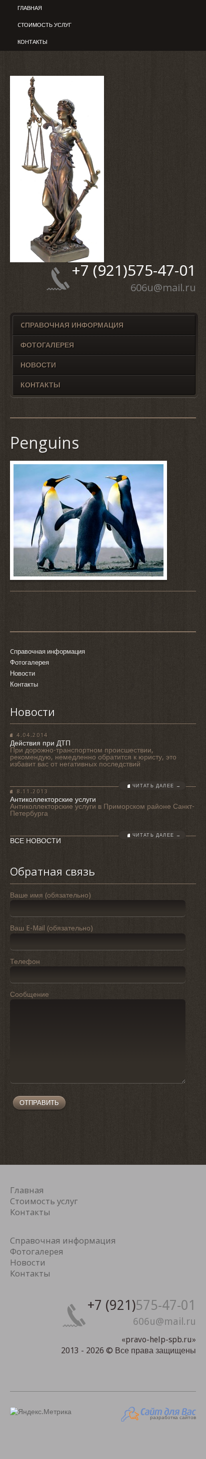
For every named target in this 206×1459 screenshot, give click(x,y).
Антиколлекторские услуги (53, 799)
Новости (38, 365)
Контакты (33, 42)
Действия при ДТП (40, 743)
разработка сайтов (173, 1417)
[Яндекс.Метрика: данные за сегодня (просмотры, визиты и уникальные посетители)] (41, 1412)
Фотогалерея (47, 345)
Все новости (35, 841)
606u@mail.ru (163, 287)
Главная (30, 8)
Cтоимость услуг (45, 25)
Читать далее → (156, 785)
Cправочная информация (72, 325)
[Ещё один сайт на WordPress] (57, 260)
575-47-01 (134, 270)
